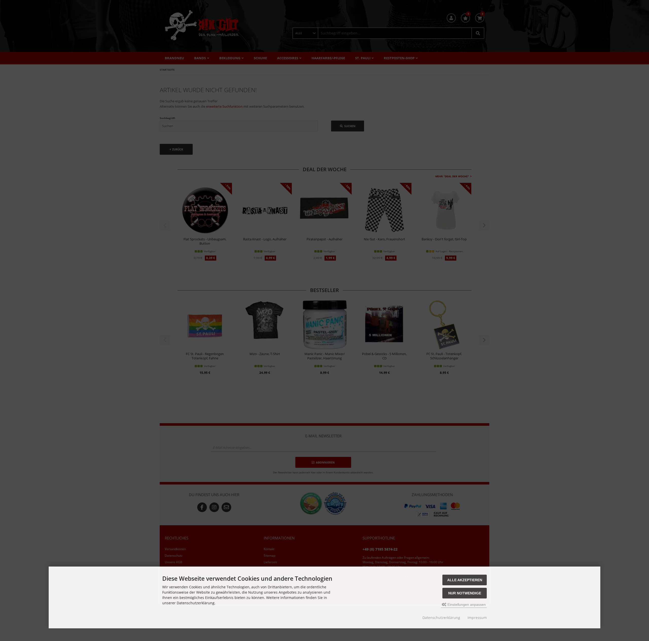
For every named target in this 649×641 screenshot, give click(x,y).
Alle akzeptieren (464, 580)
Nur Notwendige (464, 593)
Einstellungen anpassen (466, 605)
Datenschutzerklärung (441, 617)
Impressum (477, 617)
